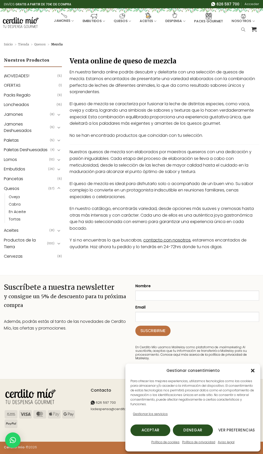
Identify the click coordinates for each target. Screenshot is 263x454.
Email (140, 307)
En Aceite (17, 211)
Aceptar (150, 430)
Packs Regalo (17, 95)
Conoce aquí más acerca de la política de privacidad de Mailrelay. (191, 356)
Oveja (14, 196)
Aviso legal (226, 442)
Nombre (143, 285)
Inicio (8, 44)
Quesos (121, 21)
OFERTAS (12, 85)
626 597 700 (105, 402)
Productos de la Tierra (20, 243)
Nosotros (241, 21)
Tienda (23, 44)
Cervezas (13, 256)
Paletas (11, 140)
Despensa (173, 21)
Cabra (15, 204)
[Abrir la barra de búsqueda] (243, 29)
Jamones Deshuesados (18, 127)
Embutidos (92, 21)
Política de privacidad (198, 442)
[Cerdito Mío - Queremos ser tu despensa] (21, 22)
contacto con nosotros (167, 240)
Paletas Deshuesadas (26, 150)
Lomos (10, 159)
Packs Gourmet (208, 21)
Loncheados (16, 105)
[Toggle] (59, 114)
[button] (252, 370)
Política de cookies (165, 442)
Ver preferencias (236, 430)
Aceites (146, 21)
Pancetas (13, 179)
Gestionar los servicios (150, 414)
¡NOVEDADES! (16, 76)
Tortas (15, 219)
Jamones (62, 20)
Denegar (192, 430)
